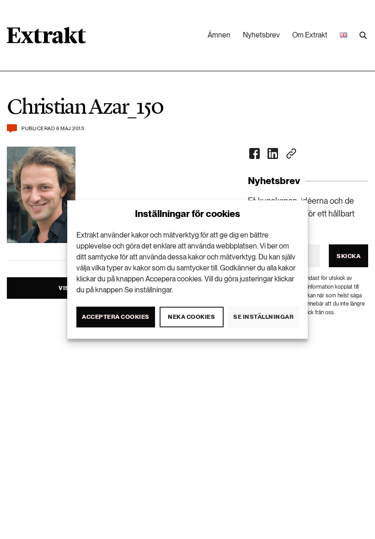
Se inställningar (263, 316)
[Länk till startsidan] (46, 38)
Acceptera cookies (116, 316)
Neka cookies (191, 316)
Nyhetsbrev (261, 35)
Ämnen (219, 35)
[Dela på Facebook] (255, 153)
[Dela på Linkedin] (273, 153)
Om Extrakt (309, 35)
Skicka (348, 256)
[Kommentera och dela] (12, 128)
